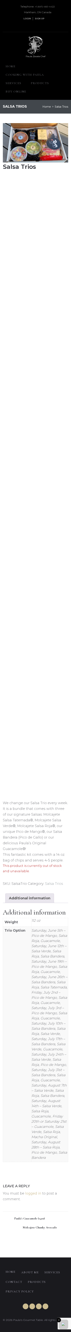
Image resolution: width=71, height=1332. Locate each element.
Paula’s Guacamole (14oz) (29, 1218)
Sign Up (39, 18)
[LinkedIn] (25, 25)
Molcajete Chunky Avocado (40, 1227)
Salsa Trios (54, 884)
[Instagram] (45, 25)
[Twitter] (32, 25)
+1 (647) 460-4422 (45, 6)
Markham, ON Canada (37, 12)
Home (46, 106)
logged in (33, 1193)
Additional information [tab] (29, 898)
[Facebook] (39, 25)
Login (27, 18)
